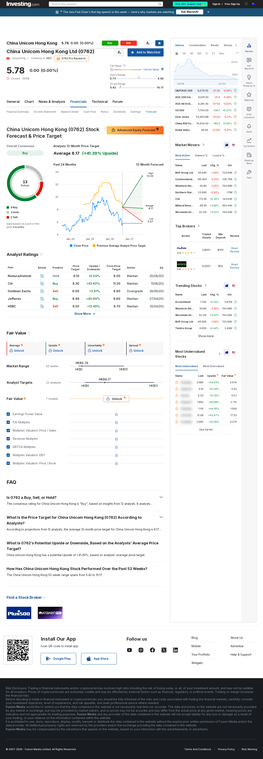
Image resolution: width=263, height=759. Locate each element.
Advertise (237, 646)
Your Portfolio (200, 654)
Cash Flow (89, 111)
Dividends (119, 111)
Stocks (228, 45)
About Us (237, 637)
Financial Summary (18, 111)
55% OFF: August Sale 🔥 (190, 4)
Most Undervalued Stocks (190, 353)
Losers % (218, 155)
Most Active (182, 155)
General (13, 102)
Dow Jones (182, 116)
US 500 (179, 110)
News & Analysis (52, 102)
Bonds (215, 45)
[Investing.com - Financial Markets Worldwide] (23, 4)
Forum (118, 102)
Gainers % (201, 155)
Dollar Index (182, 129)
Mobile (196, 646)
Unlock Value (151, 69)
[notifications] (246, 4)
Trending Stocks (188, 285)
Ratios (104, 111)
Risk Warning (249, 749)
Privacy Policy (226, 749)
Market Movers (187, 145)
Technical (100, 102)
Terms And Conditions (197, 749)
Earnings (136, 111)
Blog (194, 637)
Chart (29, 102)
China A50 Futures (186, 123)
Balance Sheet (69, 111)
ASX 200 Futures (185, 96)
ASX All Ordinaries (186, 103)
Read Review (234, 249)
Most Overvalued (213, 365)
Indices (179, 45)
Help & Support (241, 654)
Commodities (197, 45)
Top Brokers (185, 226)
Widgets (197, 663)
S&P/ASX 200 (183, 90)
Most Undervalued (186, 365)
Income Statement (45, 111)
